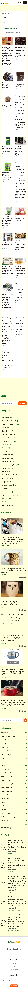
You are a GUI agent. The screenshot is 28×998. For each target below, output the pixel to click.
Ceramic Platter (6, 754)
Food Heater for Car (7, 795)
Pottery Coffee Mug (8, 817)
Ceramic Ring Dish (7, 758)
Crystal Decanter (6, 773)
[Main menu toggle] (25, 2)
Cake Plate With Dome (8, 740)
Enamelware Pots (7, 791)
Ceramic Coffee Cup (7, 751)
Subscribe (14, 985)
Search (22, 403)
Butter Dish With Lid (8, 736)
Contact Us (14, 969)
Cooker (3, 765)
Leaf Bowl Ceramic (7, 806)
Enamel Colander (6, 776)
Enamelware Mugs (7, 787)
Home (4, 13)
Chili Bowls (4, 762)
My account (14, 963)
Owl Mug (4, 809)
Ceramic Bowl (5, 747)
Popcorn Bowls (6, 813)
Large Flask (4, 802)
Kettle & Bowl (5, 798)
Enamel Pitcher (6, 780)
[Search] (25, 720)
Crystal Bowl (5, 769)
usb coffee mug (6, 828)
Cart (14, 966)
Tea (2, 824)
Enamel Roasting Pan (8, 784)
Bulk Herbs (4, 732)
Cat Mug (3, 743)
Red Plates (4, 820)
